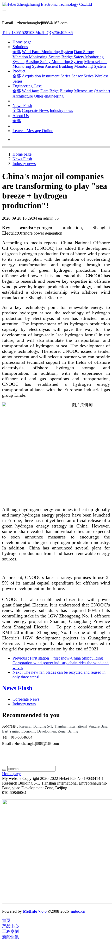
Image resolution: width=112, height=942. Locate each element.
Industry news (24, 163)
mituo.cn (78, 911)
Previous (61, 663)
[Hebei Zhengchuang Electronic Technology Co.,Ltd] (56, 4)
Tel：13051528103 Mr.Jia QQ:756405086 (37, 32)
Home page (22, 42)
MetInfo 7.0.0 (35, 911)
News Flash (22, 159)
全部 (17, 51)
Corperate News (26, 699)
